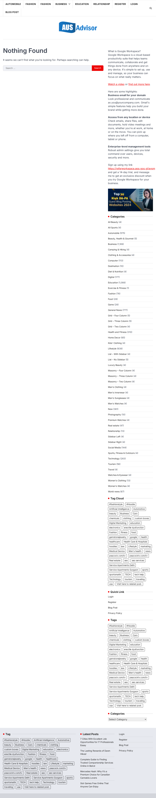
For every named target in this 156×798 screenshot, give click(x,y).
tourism (128, 579)
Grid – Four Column (117, 315)
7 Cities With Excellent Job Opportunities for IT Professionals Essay (96, 742)
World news (114, 491)
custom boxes (142, 518)
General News (115, 310)
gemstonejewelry (117, 537)
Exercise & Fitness (117, 288)
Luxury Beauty (115, 365)
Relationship (101, 4)
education (135, 523)
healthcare (114, 541)
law (122, 546)
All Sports (113, 227)
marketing (146, 546)
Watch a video (116, 84)
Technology (114, 458)
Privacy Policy (115, 613)
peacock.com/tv (117, 556)
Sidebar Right (115, 442)
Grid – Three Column (118, 321)
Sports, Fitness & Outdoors (121, 453)
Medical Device (117, 551)
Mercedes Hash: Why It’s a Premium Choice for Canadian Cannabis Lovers (95, 774)
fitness (124, 532)
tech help (139, 574)
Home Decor (114, 337)
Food (110, 299)
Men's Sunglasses (117, 398)
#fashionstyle (115, 504)
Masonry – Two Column (119, 381)
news (148, 551)
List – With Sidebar (117, 354)
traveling (140, 579)
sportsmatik (115, 574)
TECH (128, 574)
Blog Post (12, 12)
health (144, 537)
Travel (111, 469)
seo (126, 560)
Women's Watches (117, 486)
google (133, 537)
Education (82, 4)
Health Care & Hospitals (135, 541)
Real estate (113, 425)
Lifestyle (112, 348)
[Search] (150, 8)
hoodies (113, 546)
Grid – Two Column (117, 326)
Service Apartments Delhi (122, 565)
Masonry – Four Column (119, 370)
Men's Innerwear (116, 392)
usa (111, 584)
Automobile (13, 4)
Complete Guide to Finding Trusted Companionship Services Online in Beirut (96, 762)
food (133, 532)
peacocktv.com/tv (138, 556)
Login (134, 4)
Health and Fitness (117, 332)
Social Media (114, 447)
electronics (114, 527)
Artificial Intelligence (119, 509)
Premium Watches (117, 420)
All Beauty (113, 222)
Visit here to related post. (129, 584)
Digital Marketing (117, 523)
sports (145, 570)
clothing (127, 518)
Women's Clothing (117, 480)
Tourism (112, 464)
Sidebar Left (114, 436)
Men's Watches (115, 403)
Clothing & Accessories (119, 255)
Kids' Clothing (115, 343)
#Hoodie (130, 504)
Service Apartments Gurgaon (123, 570)
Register (120, 4)
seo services (138, 560)
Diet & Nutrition (115, 271)
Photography (114, 414)
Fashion (31, 4)
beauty (112, 513)
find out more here (139, 84)
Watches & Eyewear (118, 475)
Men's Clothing (115, 387)
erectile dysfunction (134, 527)
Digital (111, 277)
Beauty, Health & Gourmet (121, 238)
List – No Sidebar (116, 359)
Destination (113, 266)
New (110, 409)
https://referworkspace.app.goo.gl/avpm (131, 168)
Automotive (139, 509)
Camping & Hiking (117, 249)
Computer (113, 260)
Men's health (135, 551)
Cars (135, 513)
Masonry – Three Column (120, 376)
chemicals (114, 518)
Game (111, 304)
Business (61, 4)
